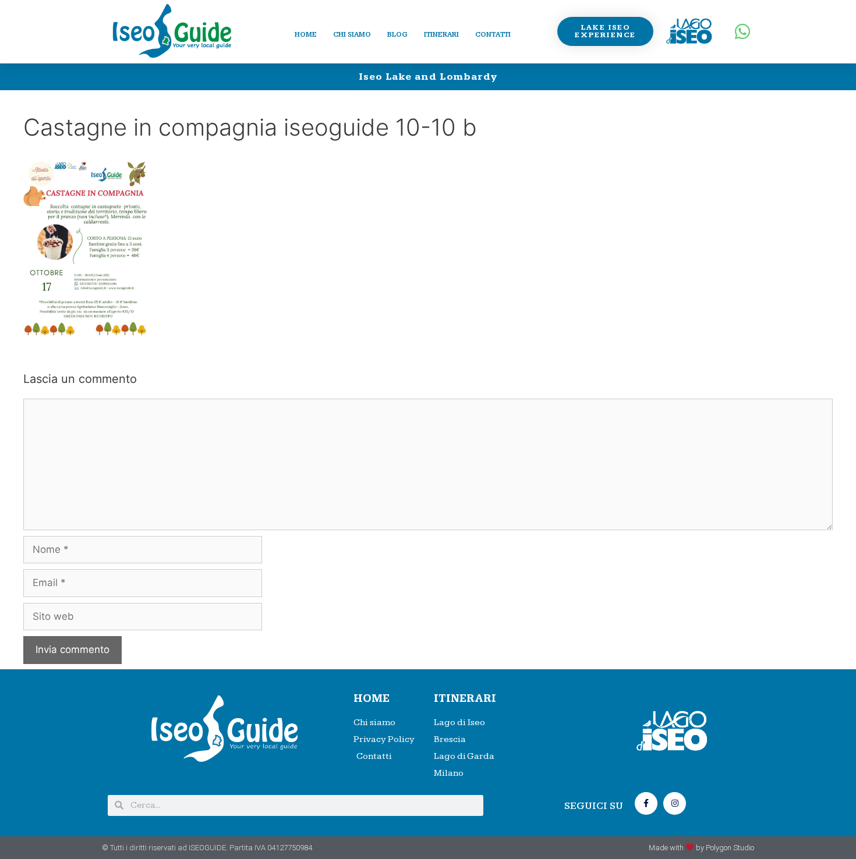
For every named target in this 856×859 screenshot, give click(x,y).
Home (306, 34)
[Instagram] (674, 803)
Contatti (493, 34)
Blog (397, 34)
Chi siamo (352, 34)
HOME (371, 698)
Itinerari (441, 34)
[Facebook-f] (646, 803)
